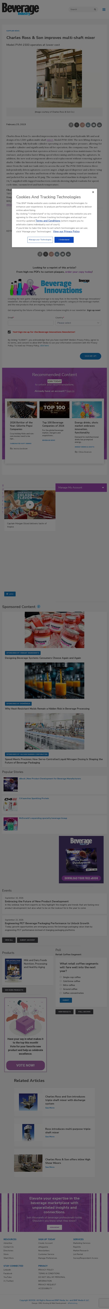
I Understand (64, 240)
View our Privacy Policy (66, 231)
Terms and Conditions (47, 221)
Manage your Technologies (40, 240)
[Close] (93, 192)
